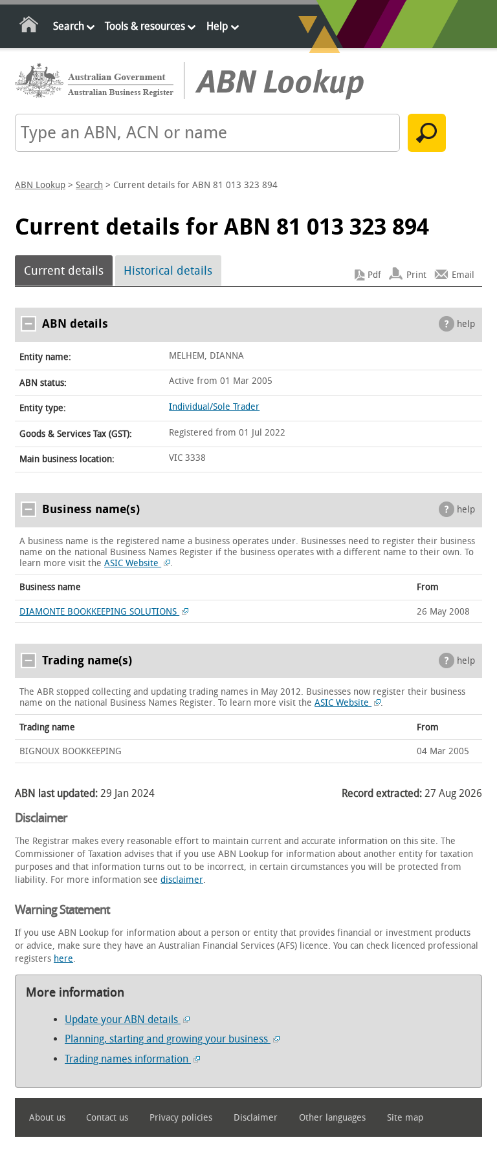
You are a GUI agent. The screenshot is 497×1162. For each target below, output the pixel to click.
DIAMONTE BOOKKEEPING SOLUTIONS (99, 611)
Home (29, 26)
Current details (64, 271)
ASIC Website (132, 563)
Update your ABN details (123, 1019)
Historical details (168, 271)
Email (463, 274)
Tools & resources (145, 26)
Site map (405, 1117)
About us (47, 1117)
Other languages (332, 1117)
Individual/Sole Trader (214, 406)
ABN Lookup (40, 185)
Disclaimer (256, 1117)
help (466, 324)
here (63, 958)
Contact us (107, 1117)
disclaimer (181, 879)
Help (217, 26)
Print (416, 274)
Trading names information (128, 1059)
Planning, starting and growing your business (168, 1039)
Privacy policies (180, 1117)
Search (68, 26)
